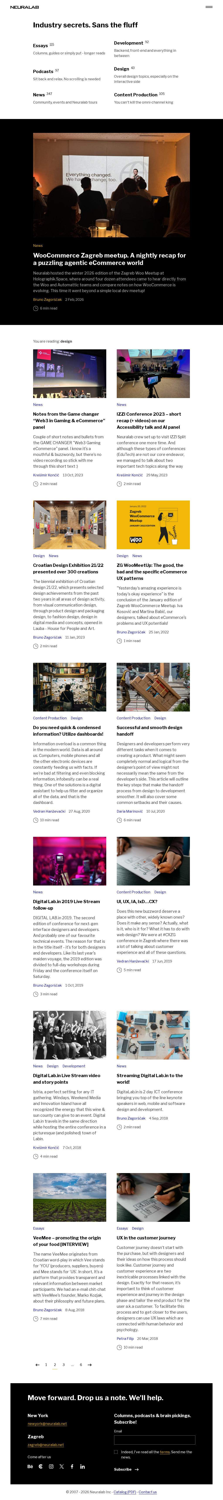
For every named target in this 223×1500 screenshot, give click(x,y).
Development (74, 1066)
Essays (38, 1228)
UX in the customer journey (146, 1238)
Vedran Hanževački (49, 811)
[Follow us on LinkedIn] (82, 1466)
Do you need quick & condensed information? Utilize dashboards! (68, 731)
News (38, 246)
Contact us (148, 1492)
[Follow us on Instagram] (51, 1466)
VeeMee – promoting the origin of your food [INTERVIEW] (67, 1241)
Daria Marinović (130, 811)
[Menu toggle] (209, 7)
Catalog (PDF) (125, 1492)
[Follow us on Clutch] (40, 1466)
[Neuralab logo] (24, 7)
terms (165, 1452)
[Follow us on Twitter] (61, 1466)
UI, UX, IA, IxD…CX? (137, 901)
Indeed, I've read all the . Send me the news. (156, 1454)
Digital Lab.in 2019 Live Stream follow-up (66, 905)
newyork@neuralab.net (47, 1424)
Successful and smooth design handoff (149, 731)
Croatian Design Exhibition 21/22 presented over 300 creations (68, 568)
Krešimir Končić (46, 475)
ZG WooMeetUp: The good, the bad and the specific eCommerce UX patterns (152, 572)
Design (39, 556)
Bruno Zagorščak (47, 300)
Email (118, 1431)
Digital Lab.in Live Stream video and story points (66, 1079)
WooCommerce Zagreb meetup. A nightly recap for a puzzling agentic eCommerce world (109, 259)
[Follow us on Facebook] (72, 1466)
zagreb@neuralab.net (46, 1445)
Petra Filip (125, 1339)
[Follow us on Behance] (30, 1466)
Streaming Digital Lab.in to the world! (150, 1079)
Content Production (50, 718)
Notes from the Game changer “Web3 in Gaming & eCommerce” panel (69, 421)
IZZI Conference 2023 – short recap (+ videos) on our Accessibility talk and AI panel (149, 421)
